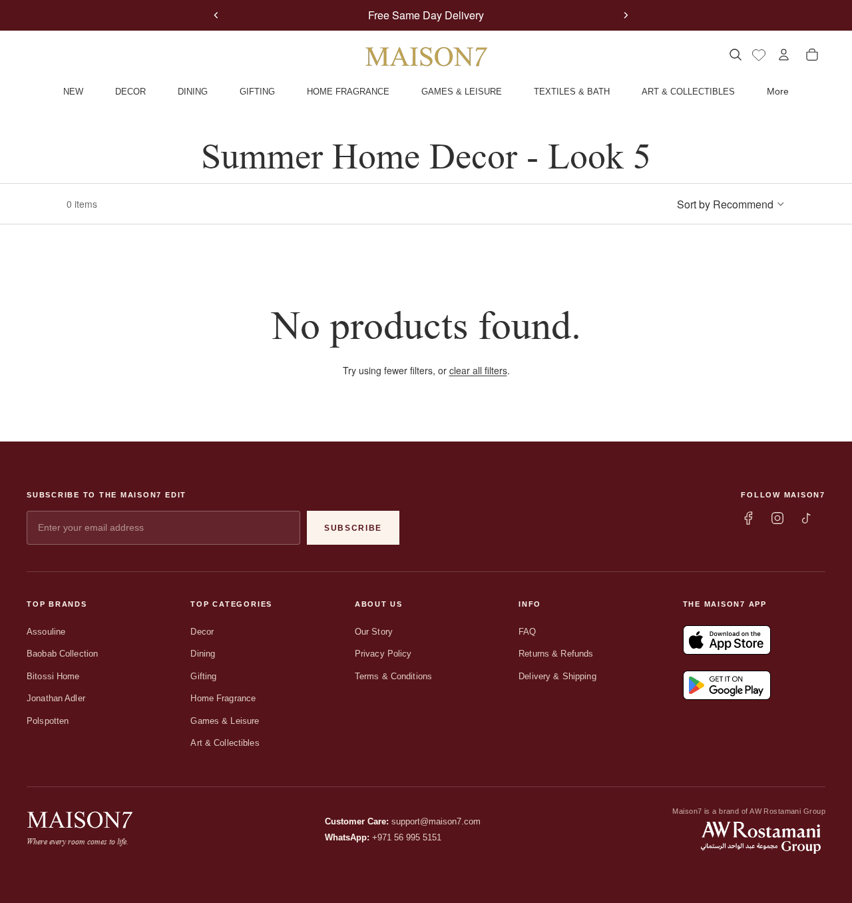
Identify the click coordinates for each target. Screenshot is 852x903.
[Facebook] (748, 518)
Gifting (203, 676)
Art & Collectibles (224, 743)
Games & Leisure (224, 721)
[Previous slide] (216, 15)
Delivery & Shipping (557, 676)
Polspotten (48, 721)
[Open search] (735, 54)
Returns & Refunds (556, 654)
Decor (202, 632)
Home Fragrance (223, 698)
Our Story (374, 632)
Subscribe (353, 528)
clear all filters (478, 370)
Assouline (46, 632)
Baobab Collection (62, 654)
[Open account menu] (783, 54)
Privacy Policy (383, 654)
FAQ (527, 632)
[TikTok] (806, 518)
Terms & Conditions (393, 676)
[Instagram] (777, 518)
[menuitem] (777, 92)
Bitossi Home (53, 676)
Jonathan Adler (56, 698)
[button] (731, 203)
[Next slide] (625, 15)
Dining (202, 654)
